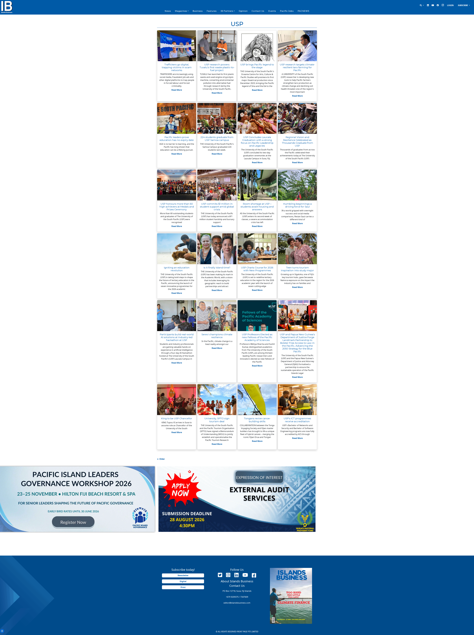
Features (212, 11)
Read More (176, 90)
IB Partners (227, 11)
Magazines (181, 11)
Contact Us (258, 11)
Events (272, 11)
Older (161, 459)
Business (198, 11)
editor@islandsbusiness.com (237, 602)
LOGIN (450, 5)
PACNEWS (303, 11)
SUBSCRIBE (463, 5)
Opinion (243, 11)
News (168, 11)
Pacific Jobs (287, 11)
